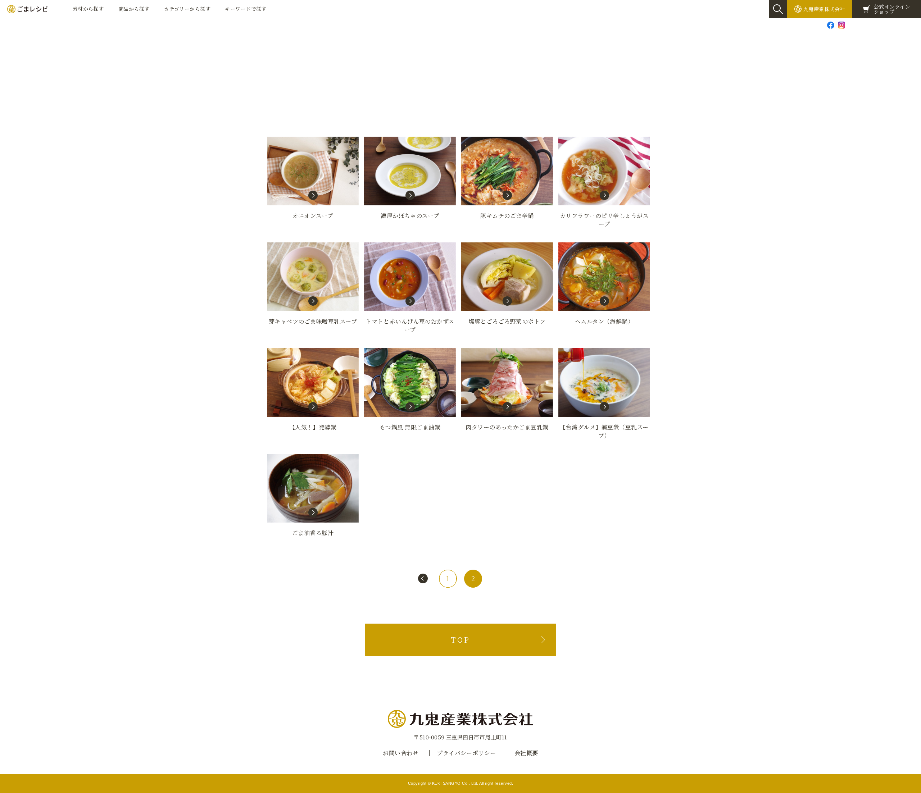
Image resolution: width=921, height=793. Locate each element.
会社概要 (526, 753)
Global (908, 24)
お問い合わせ (868, 24)
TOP (460, 639)
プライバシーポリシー (466, 753)
